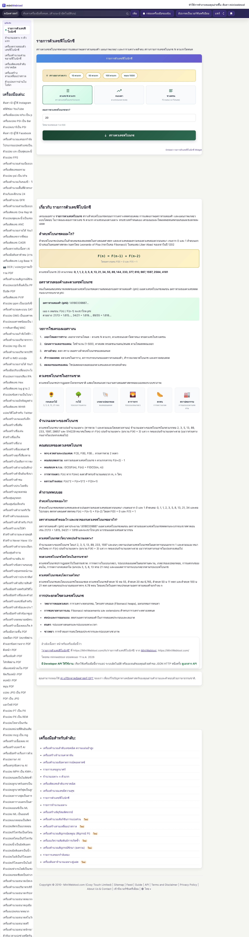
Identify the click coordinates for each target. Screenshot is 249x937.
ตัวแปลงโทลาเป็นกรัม (15, 722)
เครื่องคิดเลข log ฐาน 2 (16, 388)
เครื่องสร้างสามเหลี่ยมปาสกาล (60, 826)
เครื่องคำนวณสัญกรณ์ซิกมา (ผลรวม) (64, 847)
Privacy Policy (188, 884)
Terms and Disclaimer (164, 884)
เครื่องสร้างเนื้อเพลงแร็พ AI (17, 625)
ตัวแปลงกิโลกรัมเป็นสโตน (17, 832)
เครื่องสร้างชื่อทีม (12, 425)
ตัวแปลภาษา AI (11, 759)
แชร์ (217, 13)
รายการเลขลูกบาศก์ (54, 769)
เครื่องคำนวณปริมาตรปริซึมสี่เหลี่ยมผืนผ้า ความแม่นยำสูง (17, 352)
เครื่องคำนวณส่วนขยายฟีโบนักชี (15, 57)
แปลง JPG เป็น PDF (14, 692)
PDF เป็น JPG (11, 698)
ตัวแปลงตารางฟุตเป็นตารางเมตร (17, 795)
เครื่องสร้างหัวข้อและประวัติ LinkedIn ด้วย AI (17, 607)
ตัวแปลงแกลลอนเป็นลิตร (17, 820)
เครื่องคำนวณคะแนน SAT (17, 309)
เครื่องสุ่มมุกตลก (12, 498)
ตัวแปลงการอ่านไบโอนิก (15, 83)
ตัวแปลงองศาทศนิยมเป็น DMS (17, 321)
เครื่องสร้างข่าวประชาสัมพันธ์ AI (17, 577)
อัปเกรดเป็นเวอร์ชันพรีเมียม (193, 13)
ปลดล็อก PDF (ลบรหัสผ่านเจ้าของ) (17, 637)
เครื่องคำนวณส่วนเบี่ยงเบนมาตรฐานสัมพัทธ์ (17, 163)
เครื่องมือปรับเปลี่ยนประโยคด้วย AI (17, 370)
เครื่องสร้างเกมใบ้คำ (14, 528)
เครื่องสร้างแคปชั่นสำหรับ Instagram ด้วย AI (17, 601)
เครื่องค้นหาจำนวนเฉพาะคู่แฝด (60, 862)
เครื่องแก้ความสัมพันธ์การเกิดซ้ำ (61, 840)
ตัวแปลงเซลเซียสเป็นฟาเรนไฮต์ (17, 874)
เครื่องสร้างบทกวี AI (14, 747)
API (147, 884)
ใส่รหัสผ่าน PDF (12, 662)
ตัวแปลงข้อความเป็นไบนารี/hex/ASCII (17, 394)
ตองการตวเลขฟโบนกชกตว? (56, 110)
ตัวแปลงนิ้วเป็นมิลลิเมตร (16, 844)
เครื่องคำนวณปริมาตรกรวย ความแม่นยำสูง (17, 339)
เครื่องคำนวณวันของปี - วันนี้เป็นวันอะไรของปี (17, 181)
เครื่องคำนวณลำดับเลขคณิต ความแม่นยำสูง (68, 748)
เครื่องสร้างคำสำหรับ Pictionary (17, 522)
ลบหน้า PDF (10, 680)
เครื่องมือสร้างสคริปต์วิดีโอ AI (17, 589)
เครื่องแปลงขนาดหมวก (16, 911)
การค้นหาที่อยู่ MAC (14, 327)
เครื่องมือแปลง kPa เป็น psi (17, 115)
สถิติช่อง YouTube (13, 108)
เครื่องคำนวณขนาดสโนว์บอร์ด (17, 917)
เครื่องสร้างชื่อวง (12, 443)
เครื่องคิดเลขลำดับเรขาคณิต (59, 783)
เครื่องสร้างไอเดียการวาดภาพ (17, 461)
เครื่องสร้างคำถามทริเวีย (16, 510)
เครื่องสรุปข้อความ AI (15, 765)
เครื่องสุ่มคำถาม (12, 552)
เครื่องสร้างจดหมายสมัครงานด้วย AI (17, 619)
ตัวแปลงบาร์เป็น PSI (14, 127)
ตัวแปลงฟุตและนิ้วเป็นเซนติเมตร (17, 218)
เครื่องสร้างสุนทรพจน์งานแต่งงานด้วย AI (17, 570)
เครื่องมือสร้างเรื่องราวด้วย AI (17, 753)
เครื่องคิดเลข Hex (13, 382)
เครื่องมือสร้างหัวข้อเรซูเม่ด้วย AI (17, 613)
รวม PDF (8, 273)
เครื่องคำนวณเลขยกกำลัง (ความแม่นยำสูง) (17, 139)
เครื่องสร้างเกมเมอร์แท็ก (16, 419)
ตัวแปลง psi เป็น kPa (15, 175)
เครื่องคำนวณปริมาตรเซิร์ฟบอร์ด (17, 887)
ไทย (147, 888)
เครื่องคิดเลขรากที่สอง (15, 236)
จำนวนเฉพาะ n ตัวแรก (56, 776)
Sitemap (119, 884)
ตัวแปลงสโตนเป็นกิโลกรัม (17, 838)
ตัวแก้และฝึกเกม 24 (14, 194)
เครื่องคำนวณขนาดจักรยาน (17, 929)
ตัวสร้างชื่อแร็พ (11, 437)
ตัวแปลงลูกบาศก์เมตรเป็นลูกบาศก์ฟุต (17, 783)
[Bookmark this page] (231, 13)
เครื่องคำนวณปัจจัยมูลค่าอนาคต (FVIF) (17, 400)
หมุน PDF (8, 686)
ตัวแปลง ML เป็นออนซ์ (16, 814)
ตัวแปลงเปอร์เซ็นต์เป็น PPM (17, 285)
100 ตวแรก (111, 75)
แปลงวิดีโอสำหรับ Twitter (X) (17, 412)
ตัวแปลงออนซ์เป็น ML (15, 808)
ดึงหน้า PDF (10, 650)
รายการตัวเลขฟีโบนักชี (56, 798)
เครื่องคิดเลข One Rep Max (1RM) (17, 212)
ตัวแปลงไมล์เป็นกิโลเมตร (17, 856)
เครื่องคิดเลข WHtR (14, 406)
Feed (129, 884)
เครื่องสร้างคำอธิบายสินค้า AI (17, 583)
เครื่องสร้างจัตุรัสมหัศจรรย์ (58, 812)
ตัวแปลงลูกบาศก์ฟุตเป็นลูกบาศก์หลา (17, 789)
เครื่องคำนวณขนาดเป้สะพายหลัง (17, 881)
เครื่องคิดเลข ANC (13, 224)
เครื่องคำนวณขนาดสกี (16, 923)
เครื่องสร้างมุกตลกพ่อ (15, 491)
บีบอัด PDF (9, 291)
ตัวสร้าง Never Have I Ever (17, 540)
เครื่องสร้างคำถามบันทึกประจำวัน (17, 467)
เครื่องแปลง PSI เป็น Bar (17, 121)
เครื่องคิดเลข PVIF (13, 297)
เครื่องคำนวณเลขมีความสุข (58, 790)
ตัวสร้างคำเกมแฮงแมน (16, 516)
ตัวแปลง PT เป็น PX (14, 710)
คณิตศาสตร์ (11, 13)
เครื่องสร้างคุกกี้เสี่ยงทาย (16, 455)
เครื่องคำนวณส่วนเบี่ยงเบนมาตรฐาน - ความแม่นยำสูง (17, 206)
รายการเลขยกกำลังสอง (56, 854)
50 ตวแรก (93, 75)
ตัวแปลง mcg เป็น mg (15, 735)
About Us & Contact (99, 888)
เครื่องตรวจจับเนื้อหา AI (16, 248)
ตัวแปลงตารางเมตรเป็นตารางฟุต (17, 802)
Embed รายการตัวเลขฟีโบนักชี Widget (184, 149)
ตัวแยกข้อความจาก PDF (17, 643)
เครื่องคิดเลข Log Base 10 (17, 260)
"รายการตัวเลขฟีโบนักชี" (56, 650)
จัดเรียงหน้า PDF (12, 674)
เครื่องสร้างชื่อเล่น (13, 431)
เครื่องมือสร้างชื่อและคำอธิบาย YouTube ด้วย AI (17, 595)
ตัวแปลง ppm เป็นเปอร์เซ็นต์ (17, 303)
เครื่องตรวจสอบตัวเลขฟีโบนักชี (15, 48)
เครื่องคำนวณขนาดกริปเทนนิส (17, 893)
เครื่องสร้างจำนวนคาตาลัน (58, 755)
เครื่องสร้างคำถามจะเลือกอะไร (17, 546)
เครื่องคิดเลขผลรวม (14, 169)
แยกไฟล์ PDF (10, 704)
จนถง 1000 (129, 75)
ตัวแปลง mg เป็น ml (14, 346)
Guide (138, 884)
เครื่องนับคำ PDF (12, 656)
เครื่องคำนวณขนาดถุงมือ (17, 905)
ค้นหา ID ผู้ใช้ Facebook (17, 133)
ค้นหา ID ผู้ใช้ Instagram (17, 102)
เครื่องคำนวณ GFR (14, 200)
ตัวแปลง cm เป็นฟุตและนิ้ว (17, 151)
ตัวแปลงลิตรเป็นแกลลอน (17, 826)
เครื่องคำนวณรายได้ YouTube (17, 230)
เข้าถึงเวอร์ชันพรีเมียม (126, 888)
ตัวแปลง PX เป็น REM (15, 716)
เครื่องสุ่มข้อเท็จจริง (14, 504)
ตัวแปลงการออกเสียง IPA (17, 376)
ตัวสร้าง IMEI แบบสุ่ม (15, 358)
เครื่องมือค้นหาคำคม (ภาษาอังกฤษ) (17, 254)
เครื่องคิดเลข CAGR (14, 242)
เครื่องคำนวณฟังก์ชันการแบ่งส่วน (62, 819)
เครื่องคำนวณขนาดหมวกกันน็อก (17, 899)
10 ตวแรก (76, 75)
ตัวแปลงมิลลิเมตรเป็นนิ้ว (16, 850)
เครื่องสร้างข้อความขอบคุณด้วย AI (17, 564)
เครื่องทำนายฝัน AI (13, 558)
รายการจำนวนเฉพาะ (55, 805)
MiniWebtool (148, 650)
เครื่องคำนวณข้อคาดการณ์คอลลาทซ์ (64, 762)
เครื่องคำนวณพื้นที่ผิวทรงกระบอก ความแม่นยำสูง (17, 187)
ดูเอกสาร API (189, 663)
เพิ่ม (135, 13)
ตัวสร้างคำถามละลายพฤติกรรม (17, 534)
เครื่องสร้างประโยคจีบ (15, 485)
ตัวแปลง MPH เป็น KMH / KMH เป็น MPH (17, 771)
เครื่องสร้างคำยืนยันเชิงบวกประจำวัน (17, 473)
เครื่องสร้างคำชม (12, 479)
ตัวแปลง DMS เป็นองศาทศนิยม (17, 315)
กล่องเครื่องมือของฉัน (158, 13)
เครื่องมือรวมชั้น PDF (15, 631)
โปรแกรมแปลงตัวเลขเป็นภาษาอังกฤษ (17, 145)
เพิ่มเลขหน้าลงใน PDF (15, 668)
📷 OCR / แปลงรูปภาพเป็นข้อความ (17, 267)
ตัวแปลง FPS (10, 157)
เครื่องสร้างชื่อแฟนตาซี (16, 449)
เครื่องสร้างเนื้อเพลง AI (16, 741)
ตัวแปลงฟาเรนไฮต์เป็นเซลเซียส (17, 868)
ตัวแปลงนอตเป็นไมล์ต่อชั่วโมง (17, 777)
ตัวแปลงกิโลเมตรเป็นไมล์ (17, 862)
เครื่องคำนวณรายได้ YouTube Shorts (17, 364)
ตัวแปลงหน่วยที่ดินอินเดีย (17, 729)
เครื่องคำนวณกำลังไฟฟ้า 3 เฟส (17, 333)
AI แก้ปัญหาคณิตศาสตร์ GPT (77, 678)
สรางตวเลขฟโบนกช (121, 135)
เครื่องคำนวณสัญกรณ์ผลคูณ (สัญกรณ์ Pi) (66, 833)
